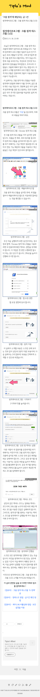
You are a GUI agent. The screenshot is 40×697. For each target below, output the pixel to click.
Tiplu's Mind (20, 6)
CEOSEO (20, 693)
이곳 (21, 112)
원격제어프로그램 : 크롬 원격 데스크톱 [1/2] (20, 20)
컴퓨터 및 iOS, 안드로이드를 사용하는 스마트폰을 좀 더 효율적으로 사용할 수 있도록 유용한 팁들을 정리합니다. (16, 647)
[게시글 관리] (12, 624)
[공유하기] (9, 624)
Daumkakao (24, 690)
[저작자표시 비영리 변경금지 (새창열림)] (26, 624)
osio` (2, 690)
